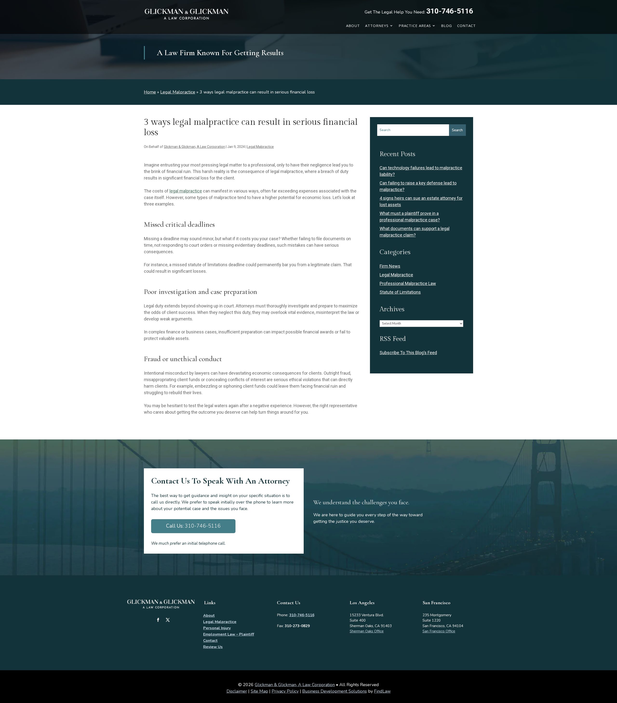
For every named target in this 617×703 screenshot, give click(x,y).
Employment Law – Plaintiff (228, 634)
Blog (446, 25)
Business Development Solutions (334, 691)
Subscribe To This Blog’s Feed (408, 352)
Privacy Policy (285, 691)
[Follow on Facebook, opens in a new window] (158, 620)
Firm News (390, 266)
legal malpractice (185, 190)
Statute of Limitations (400, 292)
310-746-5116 (449, 11)
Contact (466, 25)
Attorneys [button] (377, 25)
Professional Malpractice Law (408, 283)
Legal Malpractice (260, 147)
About (353, 25)
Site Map (259, 691)
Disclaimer (237, 691)
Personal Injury (217, 628)
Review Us (213, 647)
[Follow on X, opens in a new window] (168, 620)
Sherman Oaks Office (367, 631)
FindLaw (382, 691)
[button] (612, 668)
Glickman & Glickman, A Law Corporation (194, 147)
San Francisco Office (439, 631)
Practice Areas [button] (415, 25)
